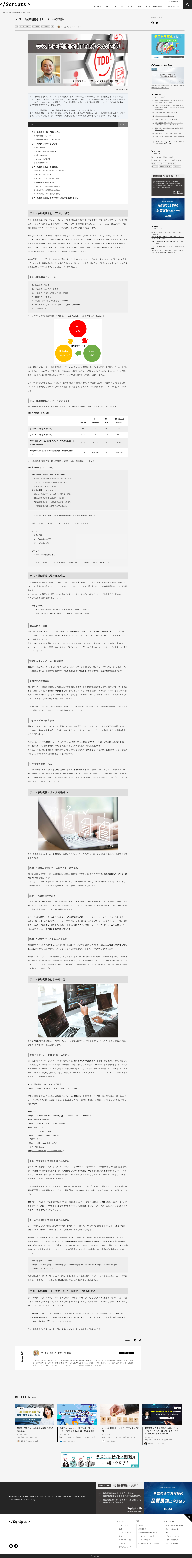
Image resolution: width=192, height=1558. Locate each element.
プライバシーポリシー (173, 1536)
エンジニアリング (117, 6)
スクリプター (130, 6)
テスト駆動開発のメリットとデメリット (47, 140)
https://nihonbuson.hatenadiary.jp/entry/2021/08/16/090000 (58, 1115)
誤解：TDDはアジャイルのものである (46, 178)
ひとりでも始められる (41, 163)
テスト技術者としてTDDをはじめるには (47, 190)
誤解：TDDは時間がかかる (42, 174)
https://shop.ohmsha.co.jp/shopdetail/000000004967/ (55, 1088)
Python (178, 160)
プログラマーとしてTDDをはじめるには (47, 186)
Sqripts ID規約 (172, 1543)
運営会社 (141, 1525)
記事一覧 (127, 1353)
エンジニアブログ (89, 1437)
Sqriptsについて (174, 6)
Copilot (166, 163)
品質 (107, 6)
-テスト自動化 (143, 1540)
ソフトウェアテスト (25, 26)
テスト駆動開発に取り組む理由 (44, 144)
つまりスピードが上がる (42, 159)
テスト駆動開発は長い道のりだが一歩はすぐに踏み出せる (55, 198)
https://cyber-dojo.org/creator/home (47, 1123)
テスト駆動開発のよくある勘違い (45, 167)
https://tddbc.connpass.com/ (42, 1135)
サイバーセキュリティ (166, 166)
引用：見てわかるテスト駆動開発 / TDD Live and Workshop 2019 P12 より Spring (65, 316)
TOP (4, 12)
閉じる (122, 124)
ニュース (147, 6)
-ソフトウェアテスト (145, 1536)
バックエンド (177, 166)
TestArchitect (157, 160)
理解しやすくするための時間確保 (45, 151)
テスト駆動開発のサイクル (43, 136)
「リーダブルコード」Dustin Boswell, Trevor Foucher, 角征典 (61, 613)
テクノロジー (98, 6)
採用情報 (141, 1529)
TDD (53, 26)
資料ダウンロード (159, 6)
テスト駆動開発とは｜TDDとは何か (46, 132)
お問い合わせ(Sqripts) (174, 1525)
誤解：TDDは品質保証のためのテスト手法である (50, 171)
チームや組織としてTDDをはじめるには (47, 194)
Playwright (159, 157)
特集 (139, 6)
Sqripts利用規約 (172, 1540)
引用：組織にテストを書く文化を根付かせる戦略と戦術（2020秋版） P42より (64, 515)
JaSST (154, 163)
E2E (36, 1437)
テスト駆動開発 (45, 26)
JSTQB (160, 163)
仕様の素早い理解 (40, 147)
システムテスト (131, 1437)
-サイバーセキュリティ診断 (147, 1543)
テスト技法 (155, 166)
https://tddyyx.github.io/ (41, 1143)
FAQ (167, 1532)
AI (153, 157)
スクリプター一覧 (125, 1540)
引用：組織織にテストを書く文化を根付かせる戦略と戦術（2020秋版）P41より (60, 461)
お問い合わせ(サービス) (146, 1532)
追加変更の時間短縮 (40, 155)
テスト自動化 (35, 26)
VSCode (173, 163)
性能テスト (80, 1437)
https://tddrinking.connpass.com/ (45, 1151)
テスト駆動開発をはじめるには (44, 182)
